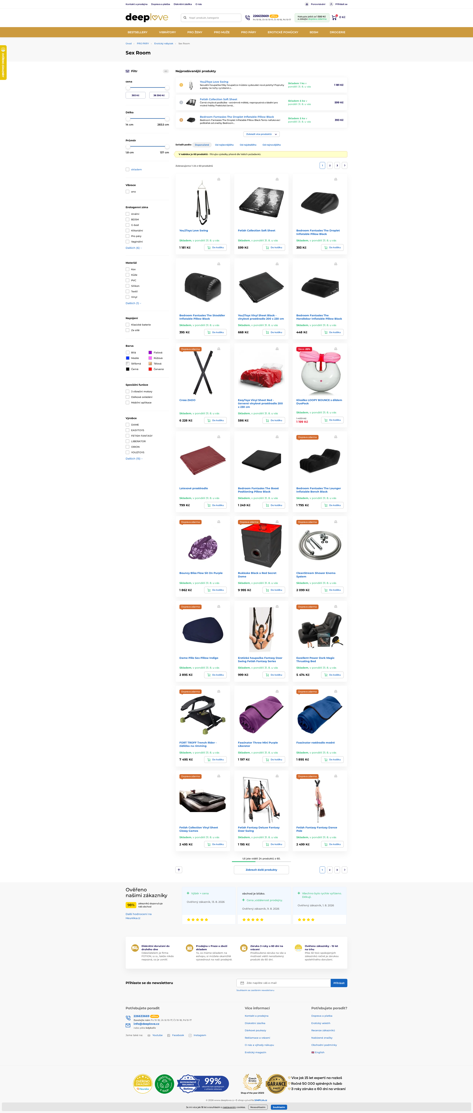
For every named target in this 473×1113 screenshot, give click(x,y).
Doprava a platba (160, 4)
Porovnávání (318, 4)
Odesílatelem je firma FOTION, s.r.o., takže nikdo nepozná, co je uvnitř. (158, 956)
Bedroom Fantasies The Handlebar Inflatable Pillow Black (319, 317)
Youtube (157, 1035)
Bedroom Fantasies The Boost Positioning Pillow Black (258, 490)
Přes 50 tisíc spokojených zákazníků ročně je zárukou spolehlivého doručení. (322, 956)
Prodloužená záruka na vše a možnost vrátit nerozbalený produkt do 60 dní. (268, 956)
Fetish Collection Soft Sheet (218, 99)
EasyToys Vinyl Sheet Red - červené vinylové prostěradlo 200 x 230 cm (260, 403)
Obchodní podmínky (324, 1044)
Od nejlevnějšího (224, 144)
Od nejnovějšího (272, 144)
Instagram (200, 1035)
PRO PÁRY (143, 43)
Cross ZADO (187, 400)
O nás (198, 4)
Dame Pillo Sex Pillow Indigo (198, 658)
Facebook (178, 1035)
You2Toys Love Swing (214, 81)
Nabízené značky (321, 1037)
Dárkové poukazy (255, 1030)
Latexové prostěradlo (193, 488)
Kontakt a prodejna (136, 4)
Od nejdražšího (248, 144)
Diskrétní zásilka (183, 4)
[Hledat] (185, 18)
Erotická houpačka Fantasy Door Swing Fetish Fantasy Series (260, 659)
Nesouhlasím (258, 1107)
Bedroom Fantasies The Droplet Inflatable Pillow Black (237, 116)
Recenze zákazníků (323, 1030)
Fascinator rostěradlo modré (315, 742)
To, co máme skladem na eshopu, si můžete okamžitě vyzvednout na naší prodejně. (214, 956)
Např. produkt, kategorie (204, 17)
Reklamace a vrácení (257, 1037)
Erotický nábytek (163, 43)
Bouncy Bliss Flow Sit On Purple (201, 573)
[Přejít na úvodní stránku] (147, 17)
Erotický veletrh (320, 1023)
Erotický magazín (255, 1052)
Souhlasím (279, 1107)
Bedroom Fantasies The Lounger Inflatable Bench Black (318, 490)
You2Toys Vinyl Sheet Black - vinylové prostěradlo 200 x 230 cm (261, 317)
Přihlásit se (341, 4)
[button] (262, 134)
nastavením (229, 1107)
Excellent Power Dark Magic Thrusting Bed (315, 659)
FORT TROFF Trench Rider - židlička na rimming (198, 744)
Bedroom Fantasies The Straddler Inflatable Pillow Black (202, 317)
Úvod (129, 43)
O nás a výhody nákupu (259, 1044)
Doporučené (202, 144)
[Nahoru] (179, 870)
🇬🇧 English (317, 1052)
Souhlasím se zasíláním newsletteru (255, 990)
